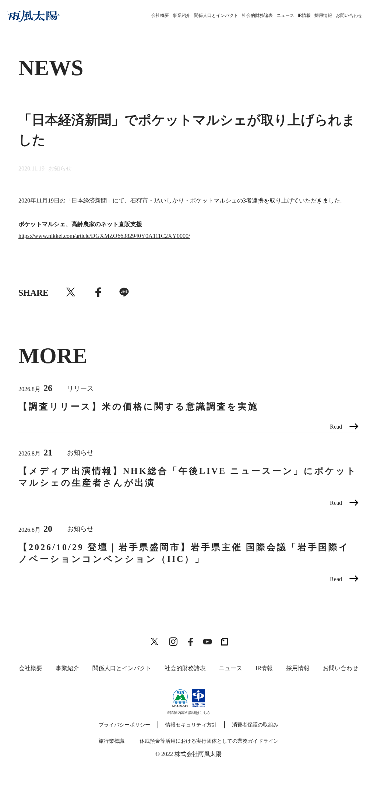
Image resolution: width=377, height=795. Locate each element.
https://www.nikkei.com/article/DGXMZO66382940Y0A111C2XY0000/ (104, 236)
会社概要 (160, 15)
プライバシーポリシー (124, 725)
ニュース (285, 15)
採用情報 (323, 15)
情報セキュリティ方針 (191, 725)
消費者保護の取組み (255, 725)
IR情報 (304, 15)
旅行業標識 (111, 741)
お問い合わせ (349, 15)
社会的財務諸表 (257, 15)
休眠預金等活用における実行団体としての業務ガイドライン (209, 741)
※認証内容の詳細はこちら (188, 713)
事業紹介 (181, 15)
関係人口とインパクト (216, 15)
